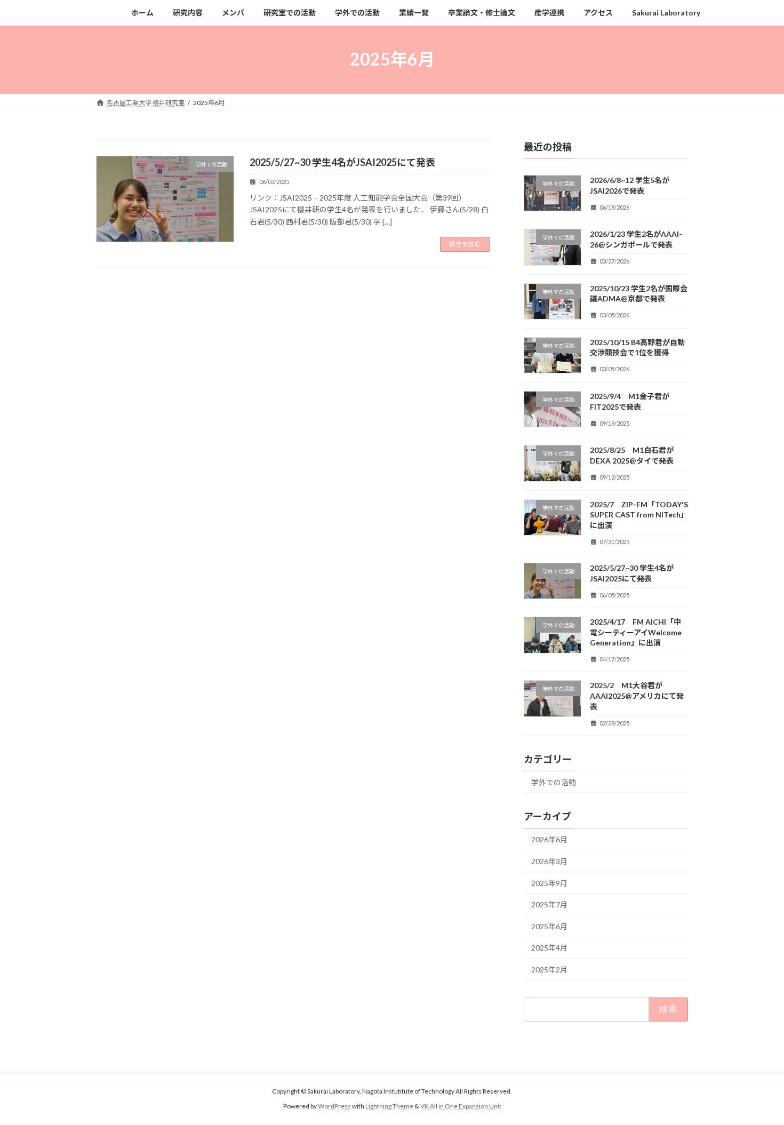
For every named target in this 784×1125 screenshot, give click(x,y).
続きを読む (465, 244)
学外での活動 (553, 781)
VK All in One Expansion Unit (460, 1106)
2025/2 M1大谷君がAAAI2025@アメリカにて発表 (637, 696)
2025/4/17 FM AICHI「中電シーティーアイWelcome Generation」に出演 (636, 632)
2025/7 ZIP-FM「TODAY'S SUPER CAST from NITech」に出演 (639, 514)
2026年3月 (549, 861)
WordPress (334, 1106)
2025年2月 (549, 969)
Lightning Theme (389, 1106)
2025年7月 (549, 904)
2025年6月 (549, 925)
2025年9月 (549, 882)
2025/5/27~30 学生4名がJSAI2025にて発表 (342, 162)
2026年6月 (549, 839)
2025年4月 (549, 947)
